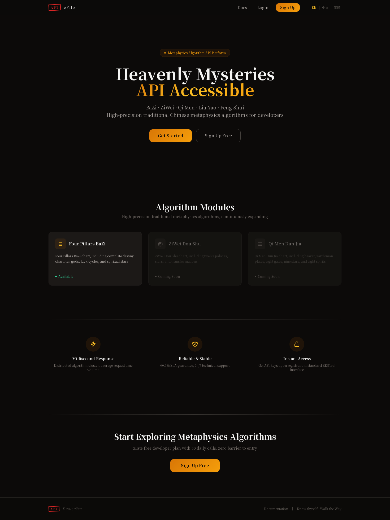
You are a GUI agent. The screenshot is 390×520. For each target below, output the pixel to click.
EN (314, 7)
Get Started (170, 136)
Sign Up (288, 7)
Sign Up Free (218, 136)
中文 (325, 7)
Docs (242, 7)
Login (263, 7)
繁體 (337, 7)
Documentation (276, 509)
